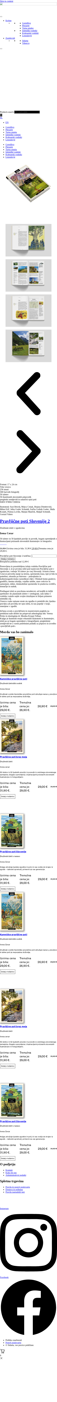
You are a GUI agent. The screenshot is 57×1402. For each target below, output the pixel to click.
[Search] (1, 115)
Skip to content (6, 1)
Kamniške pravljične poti (13, 678)
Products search (7, 112)
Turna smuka (27, 28)
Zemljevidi (10, 38)
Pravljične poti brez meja (13, 756)
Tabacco (25, 43)
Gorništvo (26, 23)
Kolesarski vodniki (30, 33)
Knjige (8, 20)
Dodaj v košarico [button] (7, 716)
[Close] (1, 48)
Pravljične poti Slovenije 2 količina (15, 556)
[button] (28, 394)
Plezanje (25, 25)
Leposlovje (27, 35)
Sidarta (25, 40)
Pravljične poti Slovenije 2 (25, 521)
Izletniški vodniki (29, 30)
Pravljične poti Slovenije (13, 851)
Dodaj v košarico (8, 559)
